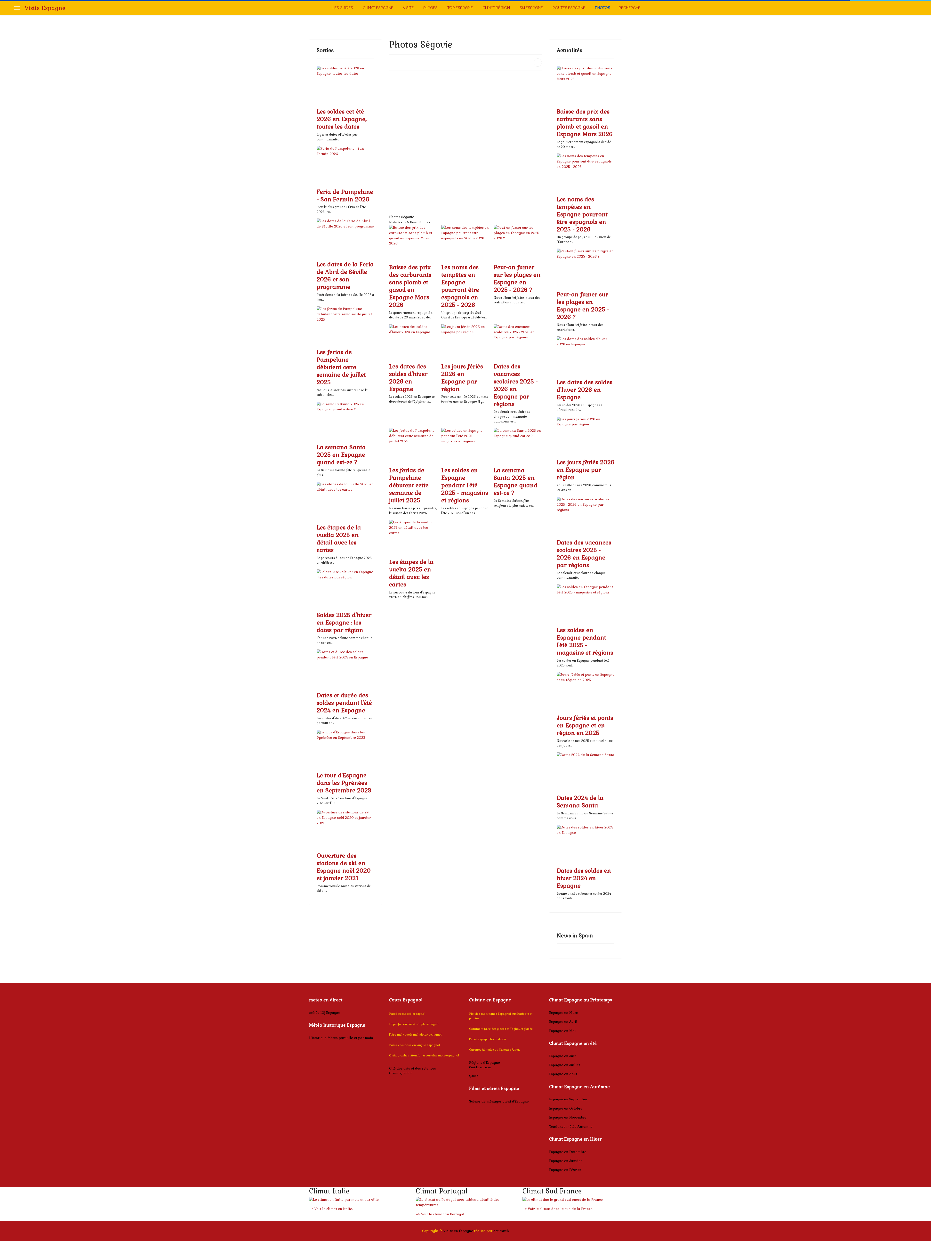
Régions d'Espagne (484, 1062)
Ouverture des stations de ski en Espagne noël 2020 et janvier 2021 (344, 867)
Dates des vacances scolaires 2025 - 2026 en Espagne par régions (516, 385)
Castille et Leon (480, 1067)
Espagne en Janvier (565, 1161)
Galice (473, 1076)
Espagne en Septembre (568, 1099)
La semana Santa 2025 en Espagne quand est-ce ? (341, 454)
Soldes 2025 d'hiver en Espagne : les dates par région (344, 622)
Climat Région (496, 8)
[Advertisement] (465, 109)
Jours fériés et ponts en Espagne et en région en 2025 (585, 725)
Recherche (629, 8)
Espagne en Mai (562, 1031)
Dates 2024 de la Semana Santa (580, 801)
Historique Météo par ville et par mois (341, 1038)
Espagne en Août (563, 1074)
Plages (430, 8)
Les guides (342, 8)
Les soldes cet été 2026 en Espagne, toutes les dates (342, 119)
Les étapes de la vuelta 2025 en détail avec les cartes (339, 539)
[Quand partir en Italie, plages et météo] (359, 1199)
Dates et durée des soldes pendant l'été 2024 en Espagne (344, 702)
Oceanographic (400, 1073)
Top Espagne (460, 8)
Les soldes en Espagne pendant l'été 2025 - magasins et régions (464, 485)
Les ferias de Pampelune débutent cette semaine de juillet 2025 (341, 367)
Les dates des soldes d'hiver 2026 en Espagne (408, 378)
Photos (602, 8)
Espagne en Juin (563, 1056)
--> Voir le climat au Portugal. (440, 1214)
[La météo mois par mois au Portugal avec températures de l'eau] (465, 1202)
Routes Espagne (569, 8)
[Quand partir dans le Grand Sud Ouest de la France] (572, 1199)
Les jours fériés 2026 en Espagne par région (462, 378)
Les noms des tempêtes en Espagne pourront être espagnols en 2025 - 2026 (460, 285)
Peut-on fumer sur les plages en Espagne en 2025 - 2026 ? (517, 278)
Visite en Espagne (458, 1231)
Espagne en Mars (563, 1012)
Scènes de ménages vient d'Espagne (499, 1101)
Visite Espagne (45, 8)
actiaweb (501, 1231)
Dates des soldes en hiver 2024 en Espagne (584, 878)
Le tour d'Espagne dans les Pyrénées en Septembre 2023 (344, 782)
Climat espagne (378, 8)
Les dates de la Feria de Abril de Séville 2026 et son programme (345, 275)
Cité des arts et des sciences (412, 1068)
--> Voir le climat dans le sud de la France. (557, 1209)
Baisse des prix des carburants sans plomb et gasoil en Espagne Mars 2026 (410, 285)
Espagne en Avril (563, 1021)
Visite (408, 8)
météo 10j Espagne (324, 1012)
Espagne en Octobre (565, 1108)
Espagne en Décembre (567, 1152)
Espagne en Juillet (564, 1065)
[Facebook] (916, 8)
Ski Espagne (531, 8)
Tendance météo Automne (571, 1126)
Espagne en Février (565, 1170)
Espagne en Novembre (567, 1117)
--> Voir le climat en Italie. (331, 1209)
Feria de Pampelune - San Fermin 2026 (345, 195)
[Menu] (17, 8)
